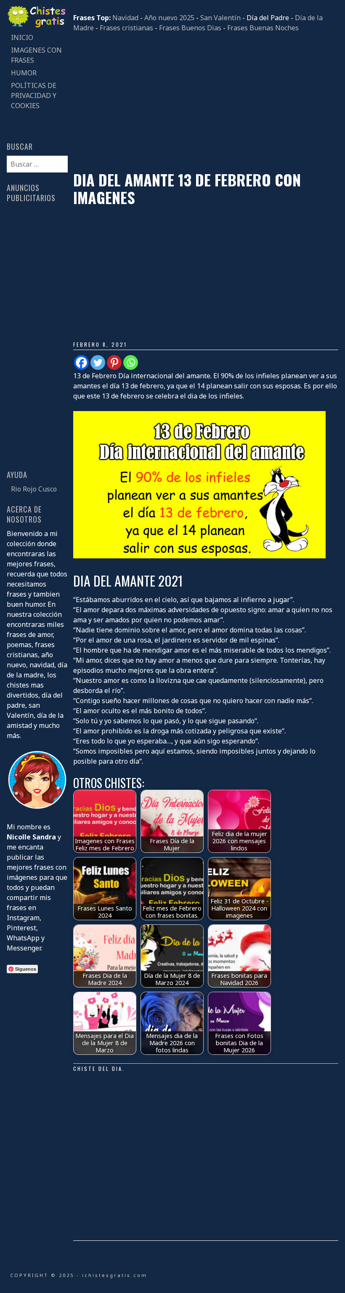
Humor (24, 72)
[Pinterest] (114, 362)
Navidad (125, 17)
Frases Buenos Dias (190, 27)
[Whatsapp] (130, 362)
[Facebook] (81, 362)
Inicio (22, 37)
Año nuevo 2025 (169, 17)
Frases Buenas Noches (263, 27)
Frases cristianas (126, 27)
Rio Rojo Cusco (34, 489)
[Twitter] (97, 362)
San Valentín (220, 17)
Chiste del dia (97, 1068)
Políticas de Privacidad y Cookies (33, 95)
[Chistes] (37, 26)
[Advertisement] (205, 102)
